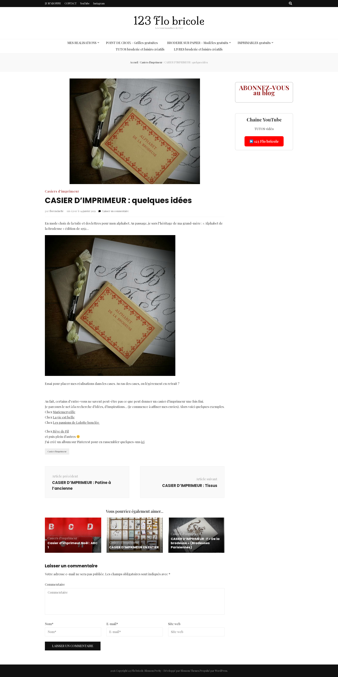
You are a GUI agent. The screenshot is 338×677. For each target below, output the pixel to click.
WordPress (221, 670)
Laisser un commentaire (115, 211)
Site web (174, 624)
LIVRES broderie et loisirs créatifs (198, 49)
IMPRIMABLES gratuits (254, 43)
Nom (49, 624)
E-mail (112, 624)
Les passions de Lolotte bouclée (76, 422)
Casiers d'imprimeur (62, 191)
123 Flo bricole (169, 20)
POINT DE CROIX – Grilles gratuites (132, 43)
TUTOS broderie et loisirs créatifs (140, 49)
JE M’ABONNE (53, 3)
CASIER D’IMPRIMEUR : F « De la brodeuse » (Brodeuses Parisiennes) (195, 543)
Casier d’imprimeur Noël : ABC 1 (73, 545)
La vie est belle (64, 417)
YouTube (85, 3)
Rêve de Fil (60, 431)
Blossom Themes (190, 670)
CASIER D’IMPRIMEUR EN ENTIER (134, 547)
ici (143, 442)
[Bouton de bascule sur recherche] (290, 3)
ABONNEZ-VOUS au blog (264, 90)
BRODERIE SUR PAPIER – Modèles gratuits (197, 43)
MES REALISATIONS (81, 43)
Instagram (99, 3)
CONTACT (71, 3)
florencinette (56, 211)
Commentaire (55, 584)
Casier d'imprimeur (57, 451)
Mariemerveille (64, 412)
